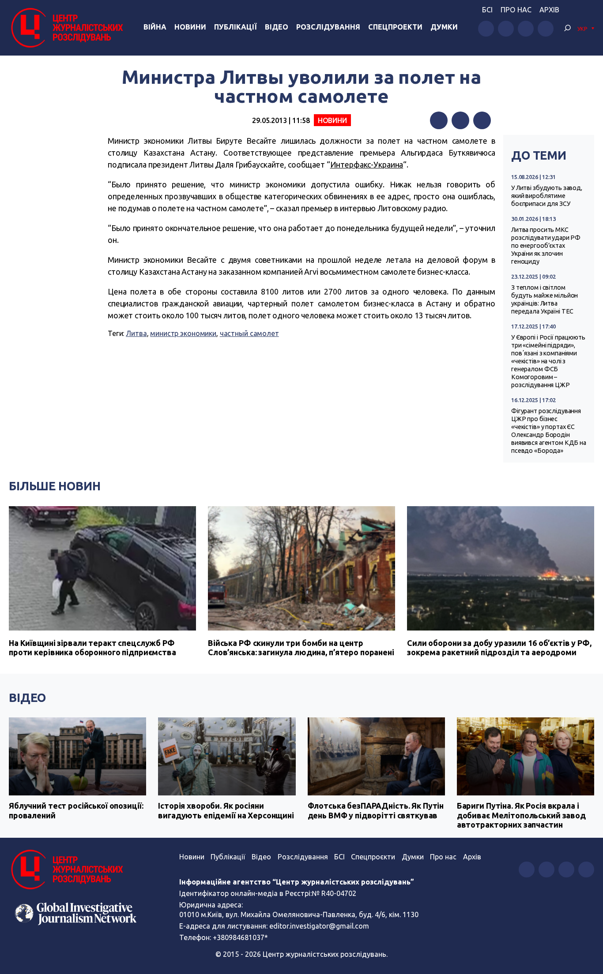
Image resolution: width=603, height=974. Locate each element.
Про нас (516, 10)
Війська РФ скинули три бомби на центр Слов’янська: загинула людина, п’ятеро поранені (301, 647)
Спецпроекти (395, 27)
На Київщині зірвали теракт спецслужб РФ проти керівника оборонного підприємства (92, 647)
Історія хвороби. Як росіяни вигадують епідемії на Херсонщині (226, 810)
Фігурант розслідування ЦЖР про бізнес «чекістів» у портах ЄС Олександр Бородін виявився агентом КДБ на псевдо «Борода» (548, 430)
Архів (549, 10)
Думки (444, 27)
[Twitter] (460, 120)
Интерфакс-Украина (366, 164)
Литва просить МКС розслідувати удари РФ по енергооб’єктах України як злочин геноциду (545, 245)
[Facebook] (439, 120)
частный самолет (249, 333)
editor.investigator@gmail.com (319, 926)
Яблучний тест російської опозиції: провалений (76, 810)
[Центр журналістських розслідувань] (66, 28)
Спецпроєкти (373, 857)
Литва (136, 333)
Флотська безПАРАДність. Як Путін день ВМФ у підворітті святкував (376, 810)
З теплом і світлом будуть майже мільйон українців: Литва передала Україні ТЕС (544, 299)
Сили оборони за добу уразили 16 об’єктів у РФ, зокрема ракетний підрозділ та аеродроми (499, 647)
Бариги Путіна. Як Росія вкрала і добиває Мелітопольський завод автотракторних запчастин (521, 815)
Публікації (235, 27)
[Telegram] (482, 120)
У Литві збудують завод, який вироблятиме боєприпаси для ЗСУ (546, 195)
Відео (276, 27)
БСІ (487, 10)
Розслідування (328, 27)
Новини (190, 27)
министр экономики (183, 333)
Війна (154, 27)
